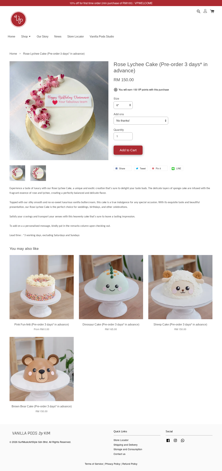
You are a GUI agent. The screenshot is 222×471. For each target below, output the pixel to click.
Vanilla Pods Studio (102, 36)
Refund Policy (129, 463)
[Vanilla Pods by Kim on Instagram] (175, 442)
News (57, 36)
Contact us (119, 454)
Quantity (119, 130)
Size (116, 98)
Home (11, 36)
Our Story (42, 36)
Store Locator (75, 36)
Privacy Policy (112, 463)
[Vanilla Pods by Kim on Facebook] (168, 442)
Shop (24, 36)
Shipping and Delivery (126, 444)
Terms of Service (94, 463)
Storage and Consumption (128, 449)
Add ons (119, 114)
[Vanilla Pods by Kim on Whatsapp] (182, 442)
